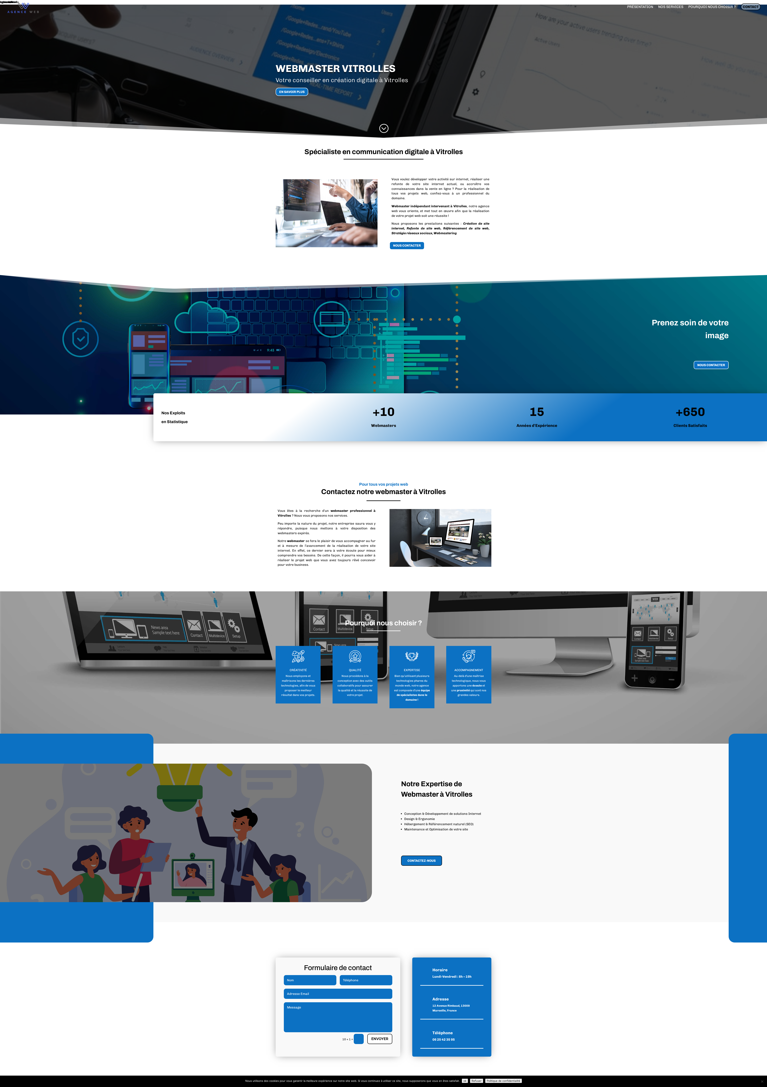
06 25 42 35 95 (443, 1039)
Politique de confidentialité (503, 1080)
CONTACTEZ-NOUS (421, 861)
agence (424, 685)
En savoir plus (292, 92)
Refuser (477, 1080)
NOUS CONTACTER (407, 245)
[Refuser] (762, 1081)
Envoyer (379, 1039)
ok (464, 1080)
